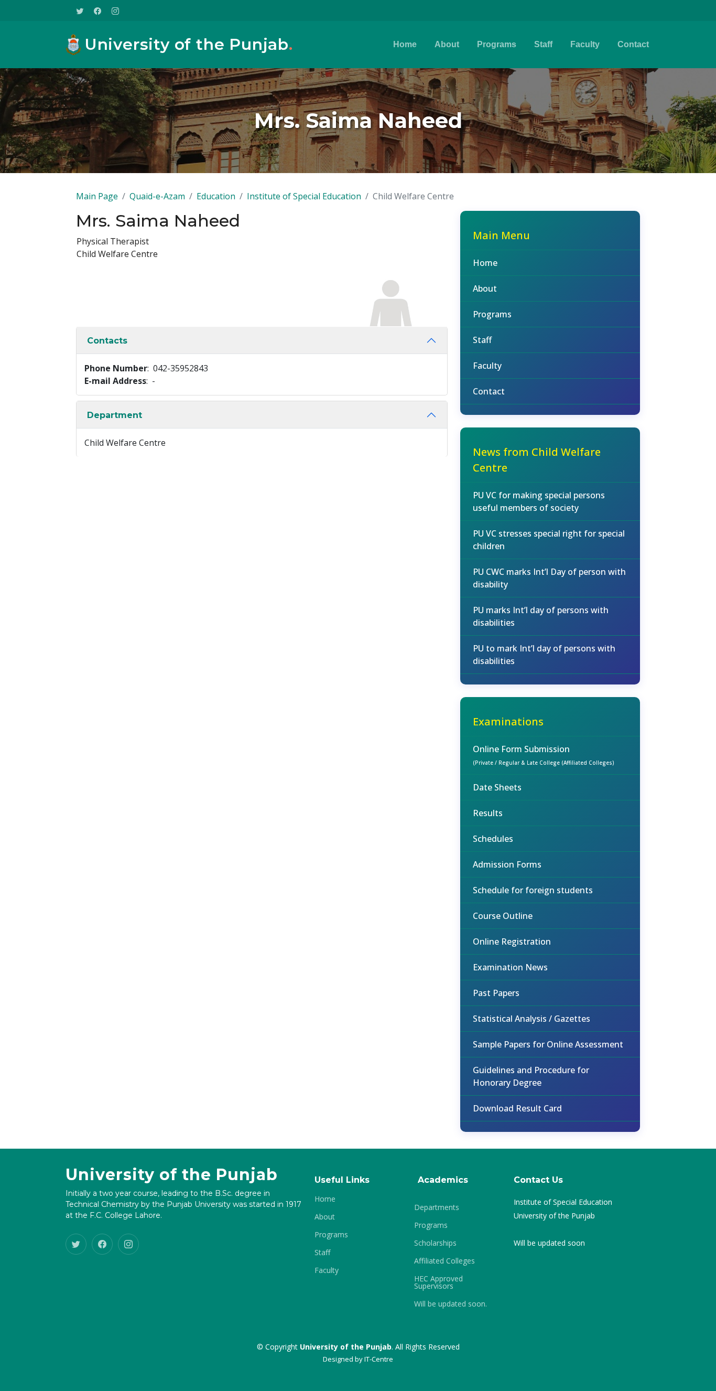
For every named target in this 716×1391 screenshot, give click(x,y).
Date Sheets (497, 787)
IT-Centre (378, 1359)
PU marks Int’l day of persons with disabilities (541, 616)
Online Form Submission (543, 754)
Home (405, 44)
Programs (496, 44)
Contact (633, 44)
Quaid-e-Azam (157, 196)
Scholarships (435, 1243)
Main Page (97, 196)
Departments (436, 1207)
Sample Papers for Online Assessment (548, 1044)
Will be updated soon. (450, 1304)
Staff (543, 44)
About (447, 44)
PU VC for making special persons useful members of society (539, 501)
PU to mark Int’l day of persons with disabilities (544, 655)
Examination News (510, 967)
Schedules (493, 838)
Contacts (107, 341)
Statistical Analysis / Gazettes (531, 1018)
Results (488, 813)
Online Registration (512, 941)
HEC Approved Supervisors (438, 1282)
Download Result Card (517, 1108)
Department (114, 415)
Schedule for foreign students (533, 890)
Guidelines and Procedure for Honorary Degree (531, 1076)
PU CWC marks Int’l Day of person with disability (549, 578)
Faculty (585, 44)
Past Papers (496, 993)
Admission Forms (507, 864)
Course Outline (503, 916)
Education (216, 196)
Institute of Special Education (304, 196)
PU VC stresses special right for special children (549, 540)
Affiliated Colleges (444, 1261)
